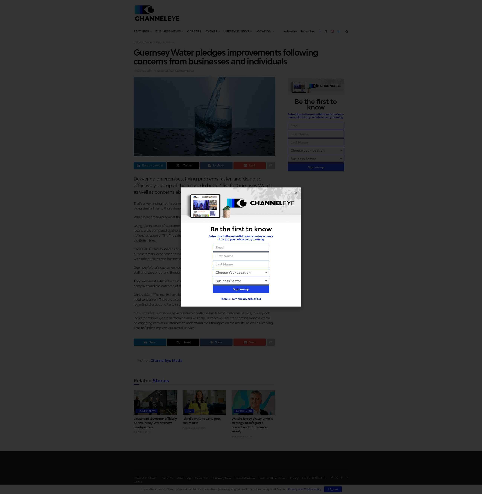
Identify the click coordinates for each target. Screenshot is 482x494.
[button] (296, 192)
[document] (241, 247)
